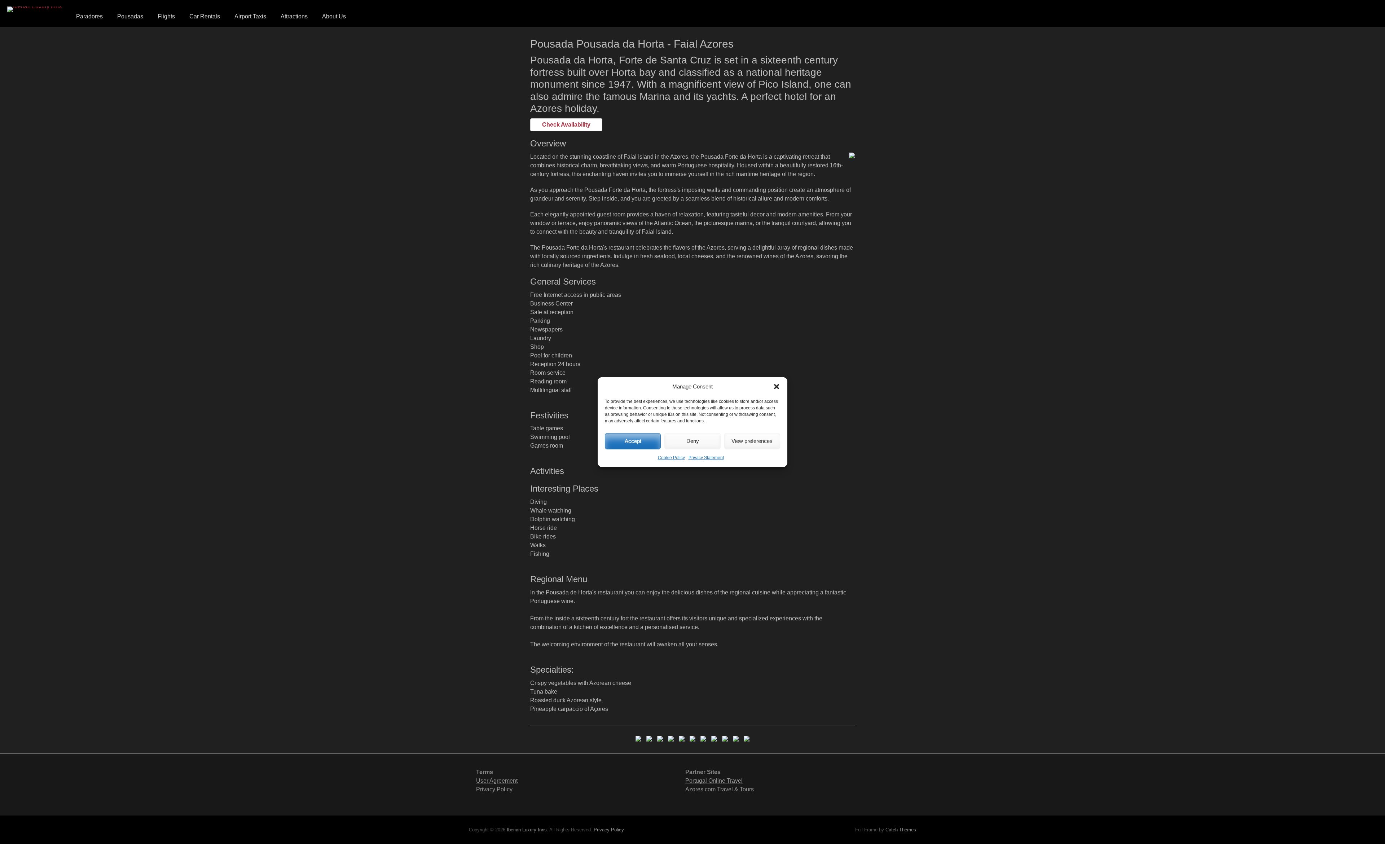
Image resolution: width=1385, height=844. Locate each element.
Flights (166, 16)
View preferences (752, 441)
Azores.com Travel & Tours (719, 789)
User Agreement (497, 781)
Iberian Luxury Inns (527, 829)
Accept (633, 441)
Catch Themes (900, 829)
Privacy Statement (706, 457)
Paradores (89, 16)
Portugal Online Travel (714, 781)
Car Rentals (204, 16)
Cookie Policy (671, 457)
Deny (692, 441)
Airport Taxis (250, 16)
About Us (334, 16)
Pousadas (130, 16)
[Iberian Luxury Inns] (34, 9)
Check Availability (566, 125)
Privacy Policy (494, 789)
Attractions (294, 16)
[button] (776, 386)
